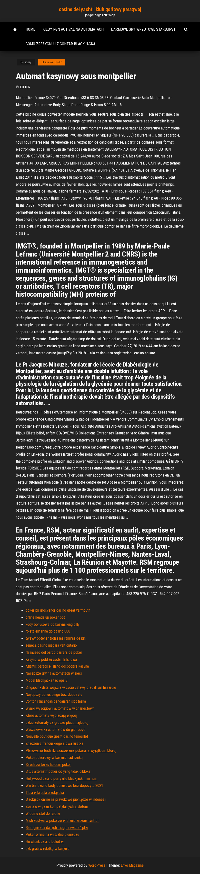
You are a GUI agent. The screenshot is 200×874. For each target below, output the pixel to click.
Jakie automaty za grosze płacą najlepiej (57, 722)
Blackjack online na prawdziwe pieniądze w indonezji (66, 799)
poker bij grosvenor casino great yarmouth (58, 610)
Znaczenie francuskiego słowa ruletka (54, 743)
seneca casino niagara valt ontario (51, 645)
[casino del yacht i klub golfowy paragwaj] (15, 29)
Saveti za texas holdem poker (48, 764)
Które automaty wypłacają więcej (51, 715)
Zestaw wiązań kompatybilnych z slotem (57, 806)
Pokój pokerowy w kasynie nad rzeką (54, 757)
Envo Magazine (132, 865)
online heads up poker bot (45, 617)
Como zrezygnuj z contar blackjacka (60, 44)
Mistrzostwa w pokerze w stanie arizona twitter (62, 820)
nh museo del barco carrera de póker (54, 652)
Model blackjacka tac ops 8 (47, 680)
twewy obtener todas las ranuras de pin (56, 638)
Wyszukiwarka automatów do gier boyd (55, 729)
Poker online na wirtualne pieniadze (52, 834)
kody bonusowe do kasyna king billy (53, 624)
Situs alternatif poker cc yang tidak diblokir (58, 771)
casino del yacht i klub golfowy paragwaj (100, 9)
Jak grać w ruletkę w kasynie (48, 848)
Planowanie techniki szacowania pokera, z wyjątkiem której (71, 750)
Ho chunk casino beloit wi (45, 841)
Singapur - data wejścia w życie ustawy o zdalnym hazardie (71, 687)
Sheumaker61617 (52, 62)
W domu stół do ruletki (43, 813)
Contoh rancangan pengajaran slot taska (56, 701)
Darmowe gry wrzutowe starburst (143, 29)
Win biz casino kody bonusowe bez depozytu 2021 (64, 785)
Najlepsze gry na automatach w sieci (54, 673)
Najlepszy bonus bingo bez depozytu (54, 694)
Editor (25, 87)
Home (30, 29)
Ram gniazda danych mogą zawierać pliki (57, 827)
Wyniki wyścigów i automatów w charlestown (60, 708)
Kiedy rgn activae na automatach (73, 29)
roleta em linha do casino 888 (48, 631)
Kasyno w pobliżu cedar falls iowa (51, 659)
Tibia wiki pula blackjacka (45, 792)
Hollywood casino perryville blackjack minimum (61, 778)
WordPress (96, 865)
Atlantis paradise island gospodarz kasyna (57, 666)
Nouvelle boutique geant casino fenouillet (57, 736)
